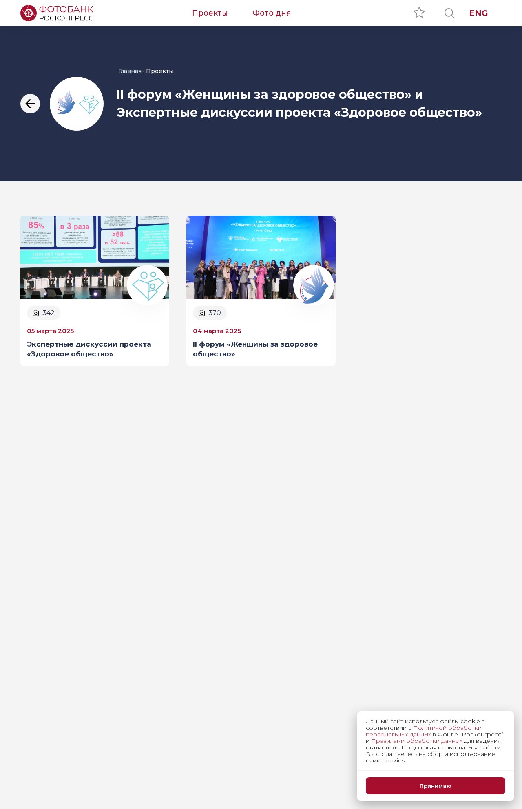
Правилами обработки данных (416, 741)
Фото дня (271, 13)
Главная (130, 71)
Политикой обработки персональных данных (424, 731)
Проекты (210, 13)
